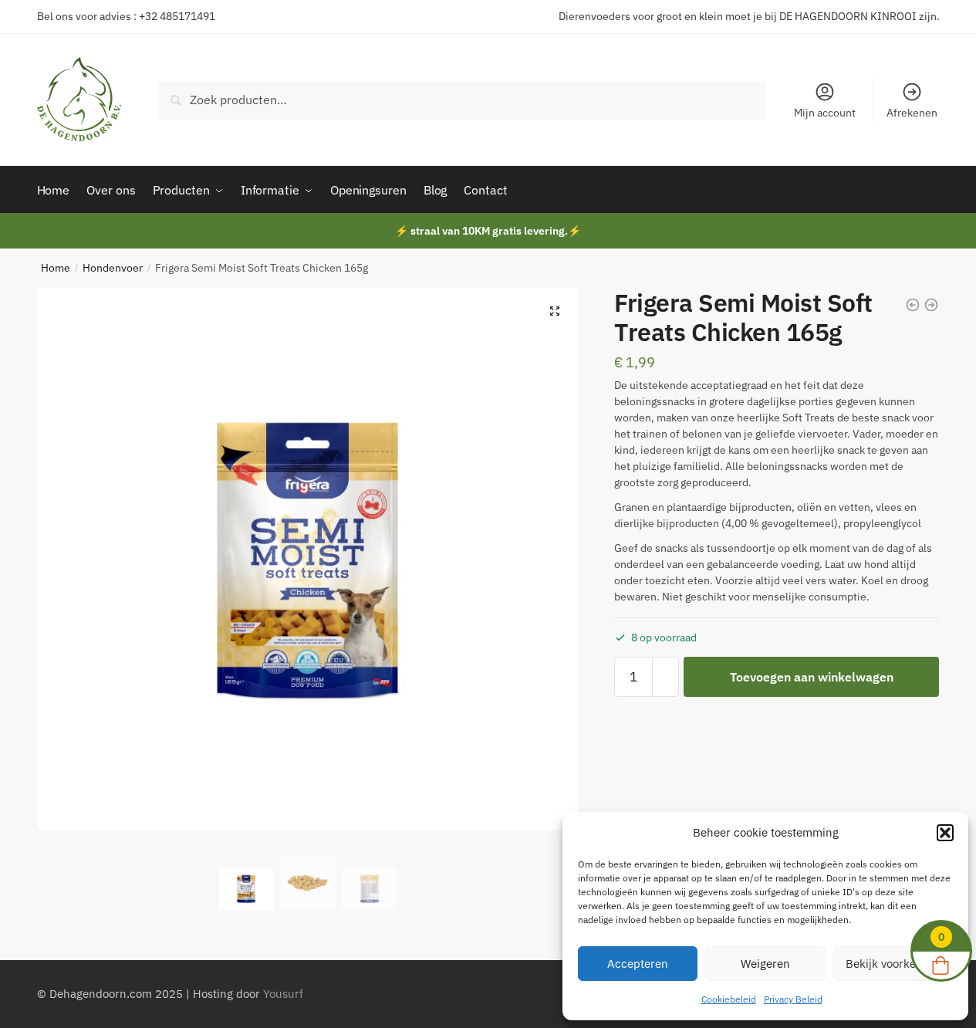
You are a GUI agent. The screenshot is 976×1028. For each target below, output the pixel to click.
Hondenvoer (113, 268)
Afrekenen (912, 113)
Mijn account (825, 113)
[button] (945, 832)
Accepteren (637, 963)
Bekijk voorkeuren (893, 963)
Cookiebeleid (728, 999)
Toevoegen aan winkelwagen (811, 677)
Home (55, 268)
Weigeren (765, 963)
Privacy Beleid (793, 999)
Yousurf (283, 993)
